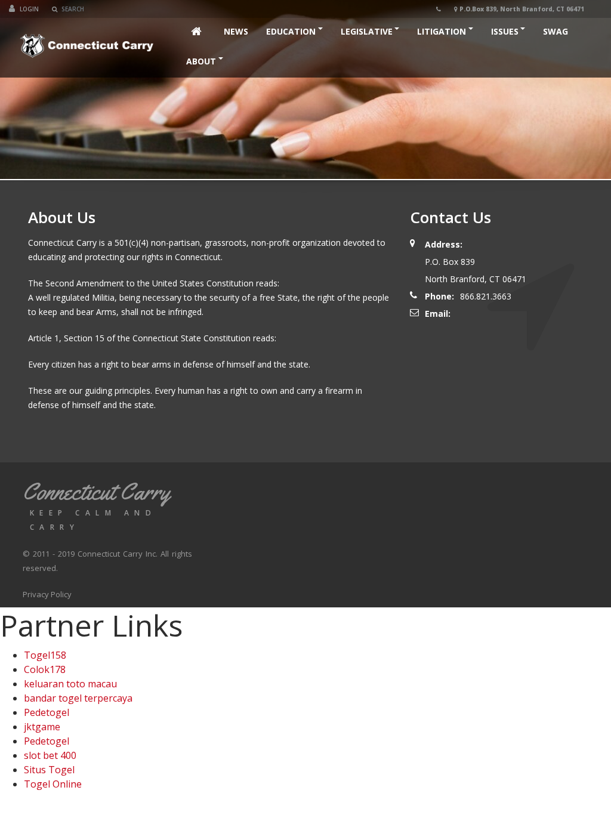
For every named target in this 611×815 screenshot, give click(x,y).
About (201, 61)
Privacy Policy (47, 594)
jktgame (42, 726)
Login (29, 9)
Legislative (367, 31)
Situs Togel (49, 769)
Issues (505, 31)
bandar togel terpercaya (78, 698)
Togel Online (53, 784)
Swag (555, 31)
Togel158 (45, 655)
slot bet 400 (50, 755)
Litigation (441, 31)
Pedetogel (46, 712)
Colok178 (45, 669)
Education (291, 31)
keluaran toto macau (70, 683)
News (236, 31)
